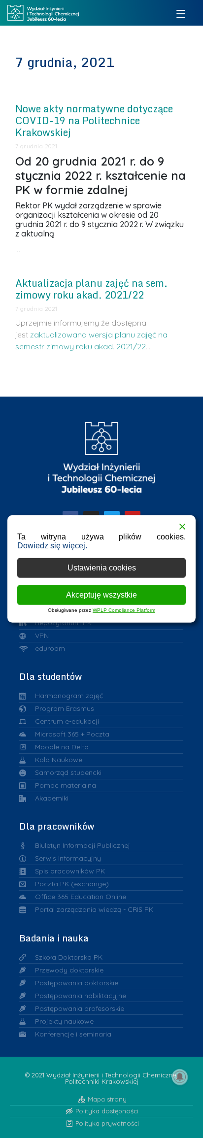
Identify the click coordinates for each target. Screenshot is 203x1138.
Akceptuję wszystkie (101, 595)
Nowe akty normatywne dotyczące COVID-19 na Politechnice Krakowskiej (94, 120)
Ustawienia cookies (102, 568)
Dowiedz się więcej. (52, 545)
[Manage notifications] (180, 1077)
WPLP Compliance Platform (124, 610)
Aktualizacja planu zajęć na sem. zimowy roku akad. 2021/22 (91, 289)
